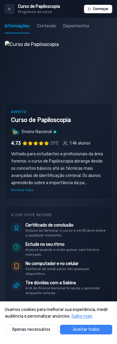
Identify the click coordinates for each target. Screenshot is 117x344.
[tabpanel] (58, 192)
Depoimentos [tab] (76, 26)
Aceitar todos (86, 329)
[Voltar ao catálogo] (9, 9)
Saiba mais (81, 316)
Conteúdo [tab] (46, 26)
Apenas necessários (31, 329)
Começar (101, 9)
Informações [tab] (17, 26)
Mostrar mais (22, 190)
